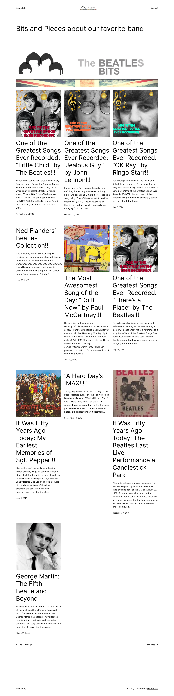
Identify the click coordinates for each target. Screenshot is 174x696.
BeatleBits (21, 8)
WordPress (152, 688)
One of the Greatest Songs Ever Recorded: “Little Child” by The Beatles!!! (38, 157)
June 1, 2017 (21, 498)
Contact (154, 8)
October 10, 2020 (72, 214)
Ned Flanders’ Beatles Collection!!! (36, 238)
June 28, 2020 (22, 280)
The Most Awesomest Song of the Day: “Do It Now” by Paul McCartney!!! (83, 296)
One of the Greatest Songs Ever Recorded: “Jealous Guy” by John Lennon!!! (86, 161)
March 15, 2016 (23, 633)
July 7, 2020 (118, 207)
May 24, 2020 (119, 349)
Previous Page (24, 644)
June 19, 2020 (70, 360)
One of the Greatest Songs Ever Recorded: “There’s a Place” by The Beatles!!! (135, 296)
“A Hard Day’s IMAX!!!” (83, 379)
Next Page (152, 644)
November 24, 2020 (25, 214)
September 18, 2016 (73, 418)
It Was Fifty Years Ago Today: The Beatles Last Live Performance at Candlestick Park (135, 449)
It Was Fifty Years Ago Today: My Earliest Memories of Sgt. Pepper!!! (35, 442)
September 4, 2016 (121, 513)
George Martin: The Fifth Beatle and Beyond (37, 587)
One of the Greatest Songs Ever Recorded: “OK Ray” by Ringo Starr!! (135, 157)
